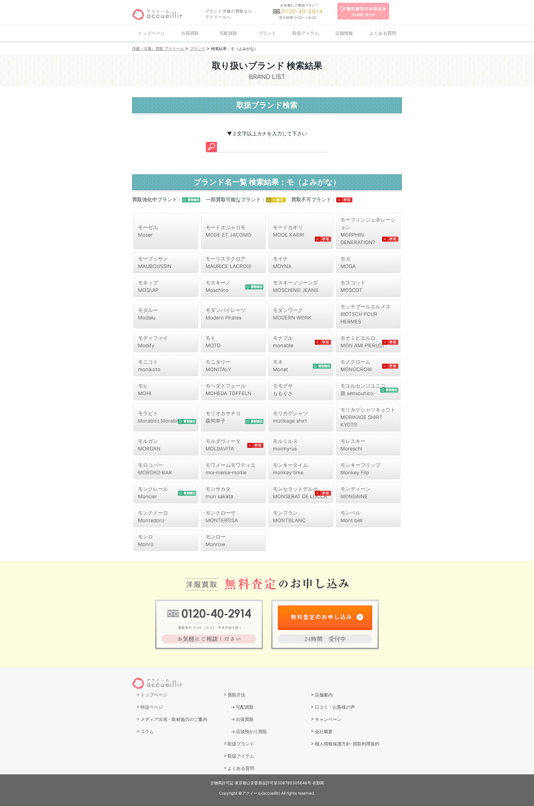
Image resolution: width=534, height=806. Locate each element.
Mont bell (351, 516)
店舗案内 (324, 695)
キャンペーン (328, 719)
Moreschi (352, 445)
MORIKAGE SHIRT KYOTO (367, 417)
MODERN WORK (292, 314)
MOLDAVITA (223, 445)
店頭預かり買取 (251, 731)
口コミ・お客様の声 (335, 707)
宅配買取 (228, 33)
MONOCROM (356, 365)
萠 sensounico (362, 389)
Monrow (216, 540)
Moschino (218, 286)
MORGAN (149, 445)
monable (283, 341)
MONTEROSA (222, 516)
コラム (147, 731)
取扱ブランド (241, 744)
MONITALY (218, 365)
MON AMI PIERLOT (362, 341)
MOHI (144, 389)
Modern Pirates (226, 314)
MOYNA (282, 262)
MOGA (348, 262)
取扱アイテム (305, 33)
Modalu (148, 314)
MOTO (213, 341)
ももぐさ (283, 389)
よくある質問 (382, 33)
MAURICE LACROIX (228, 262)
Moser (148, 231)
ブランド (267, 33)
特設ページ (151, 707)
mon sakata (219, 492)
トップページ (151, 33)
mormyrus (285, 445)
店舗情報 (344, 33)
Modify (153, 341)
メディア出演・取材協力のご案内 (173, 719)
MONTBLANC (289, 516)
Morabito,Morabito (160, 417)
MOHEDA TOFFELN (228, 389)
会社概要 (324, 731)
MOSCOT (352, 286)
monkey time (290, 468)
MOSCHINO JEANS (295, 286)
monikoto (149, 365)
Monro (146, 540)
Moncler (153, 492)
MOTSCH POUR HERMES (365, 314)
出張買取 (190, 33)
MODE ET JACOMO (228, 231)
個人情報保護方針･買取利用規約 (347, 744)
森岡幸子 (223, 417)
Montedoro (153, 516)
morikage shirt (290, 417)
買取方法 (236, 695)
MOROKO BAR (155, 468)
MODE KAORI (288, 231)
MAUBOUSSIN (155, 262)
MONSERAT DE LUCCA (300, 492)
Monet (280, 365)
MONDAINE (355, 492)
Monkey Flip (360, 468)
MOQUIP (148, 286)
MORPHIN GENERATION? (367, 231)
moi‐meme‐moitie (231, 468)
